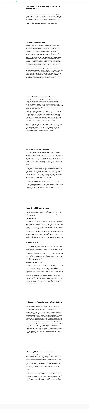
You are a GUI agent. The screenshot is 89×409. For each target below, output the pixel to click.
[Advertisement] (44, 32)
